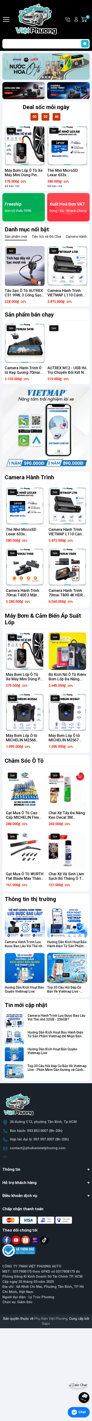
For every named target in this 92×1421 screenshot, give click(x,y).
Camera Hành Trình (29, 477)
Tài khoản (76, 19)
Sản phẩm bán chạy (29, 314)
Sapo (46, 1324)
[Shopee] (26, 1240)
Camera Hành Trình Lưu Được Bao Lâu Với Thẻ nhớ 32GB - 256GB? (24, 946)
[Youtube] (16, 1240)
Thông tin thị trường (30, 899)
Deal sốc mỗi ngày (46, 107)
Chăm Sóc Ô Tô (24, 760)
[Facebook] (7, 1240)
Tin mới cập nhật (26, 1005)
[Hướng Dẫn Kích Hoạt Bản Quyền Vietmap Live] (25, 968)
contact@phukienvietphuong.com (38, 1148)
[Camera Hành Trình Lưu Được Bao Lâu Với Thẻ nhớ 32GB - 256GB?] (25, 923)
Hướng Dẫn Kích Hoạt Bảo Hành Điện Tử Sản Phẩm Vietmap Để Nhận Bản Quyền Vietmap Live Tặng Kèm (55, 1036)
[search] (85, 44)
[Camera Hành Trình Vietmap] (68, 90)
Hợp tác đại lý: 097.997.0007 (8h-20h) (39, 1139)
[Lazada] (35, 1240)
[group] (46, 66)
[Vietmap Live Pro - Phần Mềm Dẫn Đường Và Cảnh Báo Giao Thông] (46, 427)
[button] (43, 77)
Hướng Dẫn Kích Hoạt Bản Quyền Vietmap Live (24, 989)
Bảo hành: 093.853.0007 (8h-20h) (36, 1131)
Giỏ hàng (88, 20)
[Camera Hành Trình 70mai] (23, 90)
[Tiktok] (44, 1240)
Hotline (68, 19)
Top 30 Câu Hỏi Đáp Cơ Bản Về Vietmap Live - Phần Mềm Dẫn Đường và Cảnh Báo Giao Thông (57, 1070)
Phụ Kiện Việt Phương (50, 1319)
